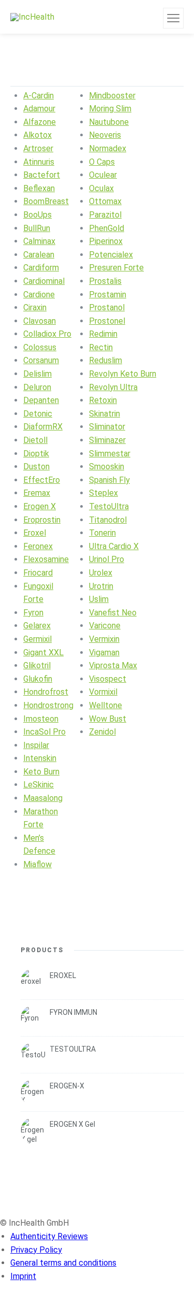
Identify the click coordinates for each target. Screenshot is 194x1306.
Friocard (38, 573)
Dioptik (36, 453)
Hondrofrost (45, 692)
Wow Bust (107, 719)
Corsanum (41, 360)
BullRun (36, 228)
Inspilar (36, 745)
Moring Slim (110, 108)
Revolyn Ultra (113, 387)
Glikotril (37, 665)
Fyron (33, 613)
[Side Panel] (173, 18)
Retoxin (103, 400)
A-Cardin (38, 96)
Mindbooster (112, 96)
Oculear (103, 175)
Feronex (38, 546)
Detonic (37, 414)
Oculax (101, 188)
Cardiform (41, 267)
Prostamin (107, 294)
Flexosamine (46, 559)
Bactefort (41, 175)
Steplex (103, 493)
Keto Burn (41, 772)
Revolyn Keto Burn (122, 374)
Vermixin (104, 639)
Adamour (39, 108)
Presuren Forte (116, 267)
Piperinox (106, 241)
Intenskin (39, 758)
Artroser (38, 148)
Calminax (39, 241)
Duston (36, 466)
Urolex (100, 573)
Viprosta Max (113, 665)
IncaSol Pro (44, 732)
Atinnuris (38, 162)
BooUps (37, 215)
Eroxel (34, 533)
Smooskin (106, 466)
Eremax (36, 493)
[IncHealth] (32, 16)
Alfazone (39, 122)
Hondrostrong (48, 705)
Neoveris (105, 135)
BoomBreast (46, 201)
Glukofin (37, 679)
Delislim (37, 374)
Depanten (41, 400)
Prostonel (107, 321)
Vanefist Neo (113, 613)
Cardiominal (44, 281)
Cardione (39, 294)
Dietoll (35, 440)
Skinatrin (104, 414)
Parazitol (105, 215)
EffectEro (41, 480)
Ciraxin (35, 307)
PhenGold (106, 228)
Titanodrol (108, 520)
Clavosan (39, 321)
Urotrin (101, 586)
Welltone (105, 705)
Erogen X (39, 506)
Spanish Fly (109, 480)
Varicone (105, 625)
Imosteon (40, 719)
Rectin (101, 347)
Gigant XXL (43, 652)
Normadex (107, 148)
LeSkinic (38, 785)
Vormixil (103, 692)
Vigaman (104, 652)
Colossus (39, 347)
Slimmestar (109, 453)
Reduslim (105, 360)
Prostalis (105, 281)
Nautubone (109, 122)
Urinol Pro (106, 559)
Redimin (103, 334)
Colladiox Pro (47, 334)
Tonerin (102, 533)
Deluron (37, 387)
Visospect (107, 679)
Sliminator (107, 427)
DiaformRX (43, 427)
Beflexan (39, 188)
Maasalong (43, 798)
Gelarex (37, 625)
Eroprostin (42, 520)
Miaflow (37, 864)
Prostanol (107, 307)
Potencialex (111, 255)
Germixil (37, 639)
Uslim (99, 599)
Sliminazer (107, 440)
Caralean (38, 255)
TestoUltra (109, 506)
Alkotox (37, 135)
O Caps (102, 162)
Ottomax (105, 201)
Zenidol (102, 732)
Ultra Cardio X (114, 546)
